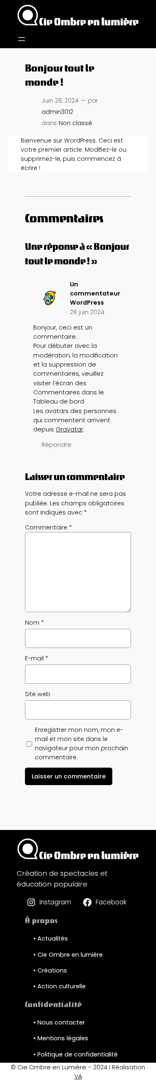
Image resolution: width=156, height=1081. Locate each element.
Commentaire (48, 527)
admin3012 (57, 112)
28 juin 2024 (87, 312)
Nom (34, 622)
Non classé (75, 123)
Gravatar (69, 429)
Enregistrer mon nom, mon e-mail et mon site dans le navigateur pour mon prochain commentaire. (81, 743)
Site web (37, 694)
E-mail (36, 658)
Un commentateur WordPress (95, 293)
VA (78, 1076)
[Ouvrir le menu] (22, 39)
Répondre (57, 445)
